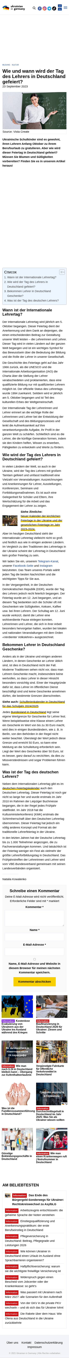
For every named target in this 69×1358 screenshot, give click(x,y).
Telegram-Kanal (48, 561)
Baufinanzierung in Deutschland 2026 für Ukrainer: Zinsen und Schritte (49, 1027)
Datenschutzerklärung (48, 1342)
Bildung (6, 65)
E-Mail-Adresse (34, 944)
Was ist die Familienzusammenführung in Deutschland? (18, 1111)
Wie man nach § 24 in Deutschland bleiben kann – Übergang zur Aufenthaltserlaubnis (17, 1070)
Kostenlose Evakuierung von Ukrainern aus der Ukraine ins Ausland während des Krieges (16, 1026)
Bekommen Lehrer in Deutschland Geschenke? (29, 293)
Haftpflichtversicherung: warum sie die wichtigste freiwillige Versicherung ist (33, 1269)
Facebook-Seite (23, 565)
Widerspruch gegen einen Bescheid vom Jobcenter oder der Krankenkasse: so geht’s (29, 1282)
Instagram (46, 565)
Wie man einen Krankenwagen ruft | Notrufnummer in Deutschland (51, 1158)
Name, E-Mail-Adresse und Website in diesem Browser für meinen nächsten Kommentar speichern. (34, 968)
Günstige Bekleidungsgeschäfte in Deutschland (17, 1156)
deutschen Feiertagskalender (21, 788)
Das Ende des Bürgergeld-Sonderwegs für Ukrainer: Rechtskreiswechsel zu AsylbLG (38, 1200)
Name (34, 930)
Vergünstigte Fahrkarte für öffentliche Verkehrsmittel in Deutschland (50, 1070)
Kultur (15, 65)
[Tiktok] (54, 8)
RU (60, 9)
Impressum (34, 1347)
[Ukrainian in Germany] (13, 7)
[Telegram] (49, 8)
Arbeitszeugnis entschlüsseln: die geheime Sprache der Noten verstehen (34, 1212)
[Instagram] (45, 8)
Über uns (12, 1342)
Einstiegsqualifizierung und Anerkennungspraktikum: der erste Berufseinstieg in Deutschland (30, 1226)
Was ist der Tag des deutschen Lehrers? (33, 300)
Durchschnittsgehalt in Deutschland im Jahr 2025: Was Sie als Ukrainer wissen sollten (50, 1114)
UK (60, 6)
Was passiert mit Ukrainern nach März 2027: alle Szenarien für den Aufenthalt (33, 1294)
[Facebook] (40, 8)
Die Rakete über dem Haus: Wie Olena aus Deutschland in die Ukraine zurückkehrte (33, 1318)
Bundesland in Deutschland (28, 712)
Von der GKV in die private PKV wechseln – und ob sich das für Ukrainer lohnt (34, 1305)
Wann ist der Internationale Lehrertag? (31, 277)
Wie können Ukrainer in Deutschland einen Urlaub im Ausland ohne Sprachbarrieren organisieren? (32, 1256)
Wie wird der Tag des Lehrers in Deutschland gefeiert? (27, 284)
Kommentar (34, 907)
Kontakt (26, 1342)
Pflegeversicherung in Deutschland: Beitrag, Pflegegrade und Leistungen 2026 (30, 1241)
